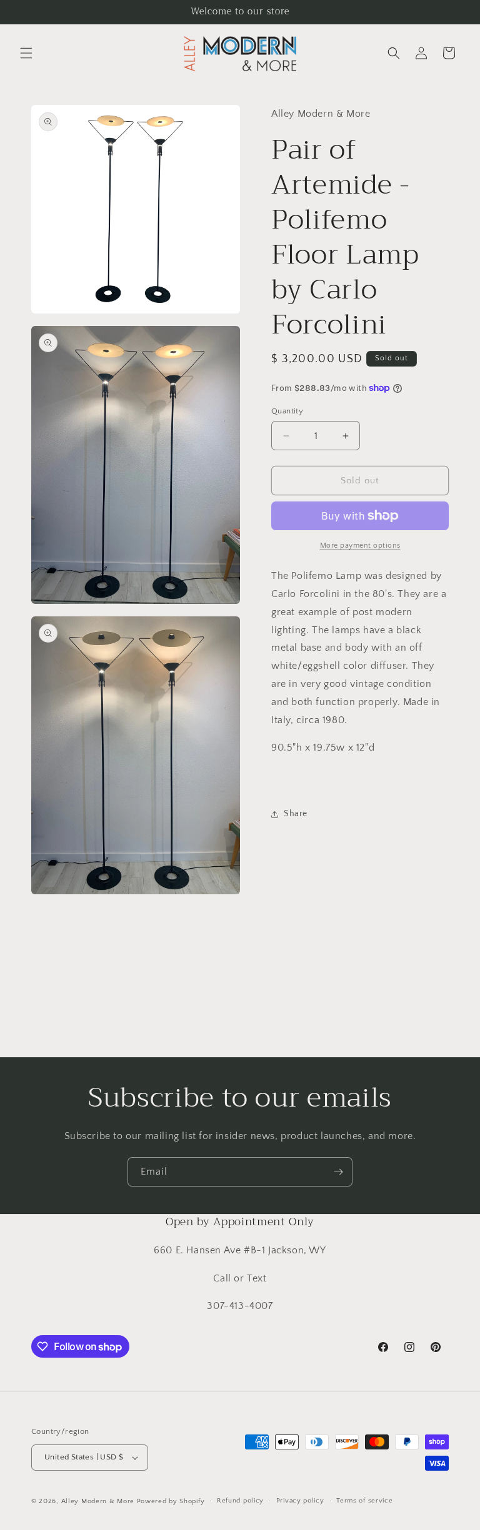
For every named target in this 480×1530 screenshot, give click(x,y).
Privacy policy (300, 1500)
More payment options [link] (360, 545)
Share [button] (296, 814)
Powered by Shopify (171, 1501)
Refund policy (240, 1500)
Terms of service (364, 1500)
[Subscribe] (338, 1172)
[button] (26, 53)
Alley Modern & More (97, 1501)
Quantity (287, 411)
